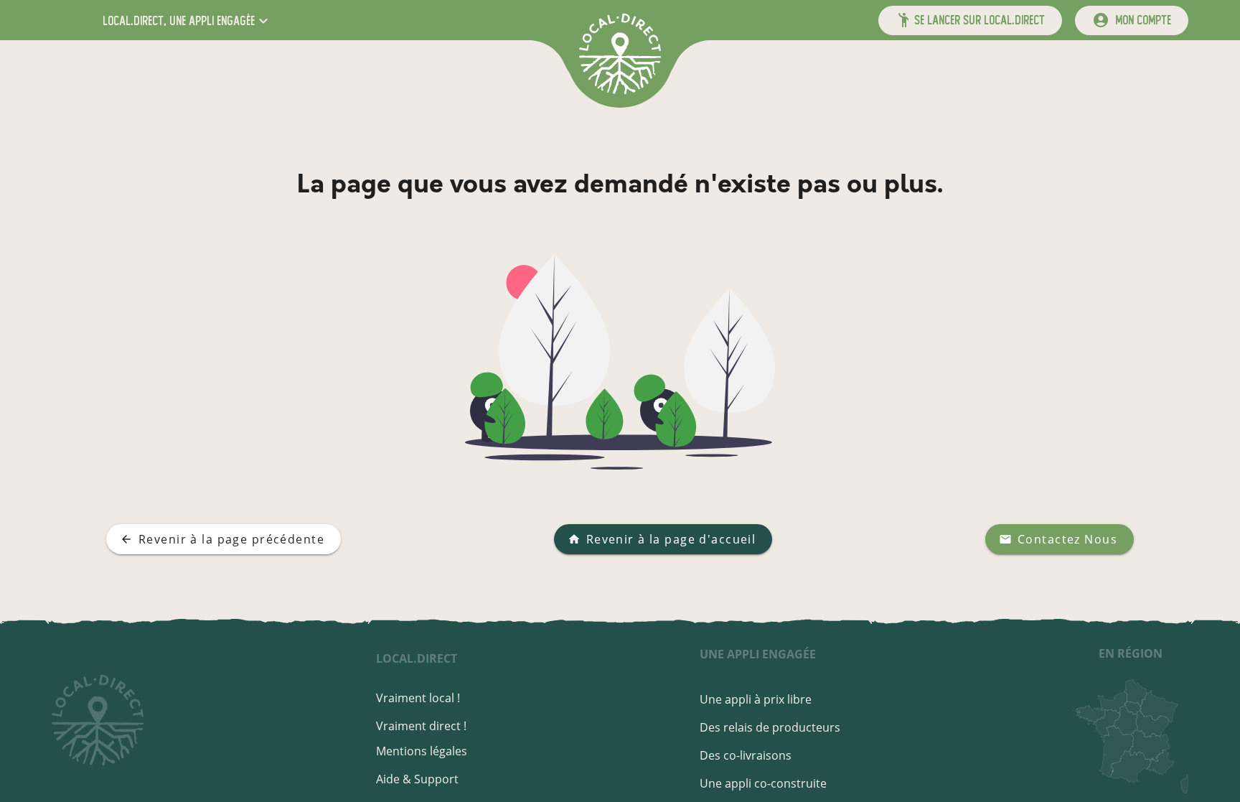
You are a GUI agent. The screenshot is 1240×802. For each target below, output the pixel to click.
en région (1130, 653)
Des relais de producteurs (770, 727)
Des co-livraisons (746, 755)
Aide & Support (417, 779)
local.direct (416, 658)
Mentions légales (421, 751)
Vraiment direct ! (421, 726)
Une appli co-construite (763, 783)
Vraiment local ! (418, 698)
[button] (187, 20)
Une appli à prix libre (756, 699)
